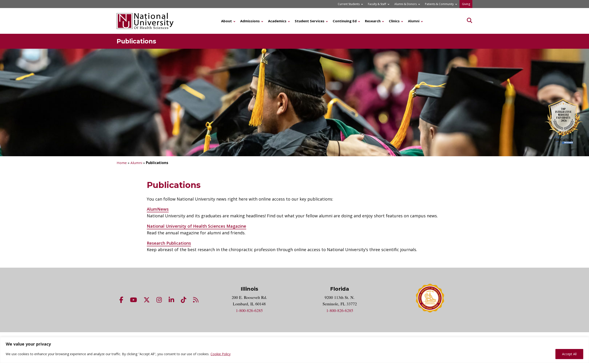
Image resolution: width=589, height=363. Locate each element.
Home (122, 162)
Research (373, 21)
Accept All (569, 354)
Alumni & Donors (405, 4)
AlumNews (158, 209)
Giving (466, 4)
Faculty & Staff (377, 4)
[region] (294, 350)
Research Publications (169, 243)
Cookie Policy (221, 354)
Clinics (394, 21)
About (226, 21)
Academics (277, 21)
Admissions (250, 21)
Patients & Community (439, 4)
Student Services (309, 21)
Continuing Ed (345, 21)
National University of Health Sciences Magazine (196, 226)
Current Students (349, 4)
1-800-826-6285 (249, 310)
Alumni (413, 21)
